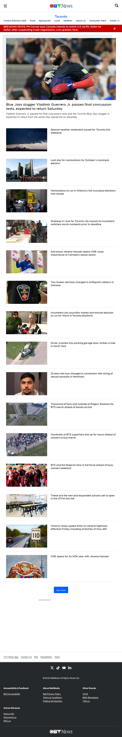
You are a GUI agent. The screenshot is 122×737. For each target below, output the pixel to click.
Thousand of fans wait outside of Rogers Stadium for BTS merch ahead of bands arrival (82, 406)
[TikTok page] (58, 667)
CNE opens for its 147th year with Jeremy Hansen (80, 556)
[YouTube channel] (64, 667)
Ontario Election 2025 (15, 20)
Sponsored (44, 20)
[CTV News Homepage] (61, 6)
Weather (67, 20)
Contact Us (26, 657)
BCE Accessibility (12, 694)
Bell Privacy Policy (52, 694)
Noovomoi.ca (10, 717)
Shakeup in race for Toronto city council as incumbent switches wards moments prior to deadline (82, 223)
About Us (81, 20)
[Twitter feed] (52, 667)
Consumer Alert (97, 20)
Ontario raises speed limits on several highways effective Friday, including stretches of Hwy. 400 (79, 527)
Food (32, 20)
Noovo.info (9, 713)
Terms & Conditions (52, 697)
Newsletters (46, 657)
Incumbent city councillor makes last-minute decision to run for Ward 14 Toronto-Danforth (82, 314)
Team (57, 657)
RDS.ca (7, 721)
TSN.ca (86, 701)
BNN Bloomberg (90, 697)
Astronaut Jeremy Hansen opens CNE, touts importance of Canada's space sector (77, 253)
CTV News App (11, 657)
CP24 (85, 694)
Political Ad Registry (52, 701)
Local (57, 20)
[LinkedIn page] (70, 667)
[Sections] (5, 6)
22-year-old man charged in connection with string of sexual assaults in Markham (82, 375)
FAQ (36, 657)
